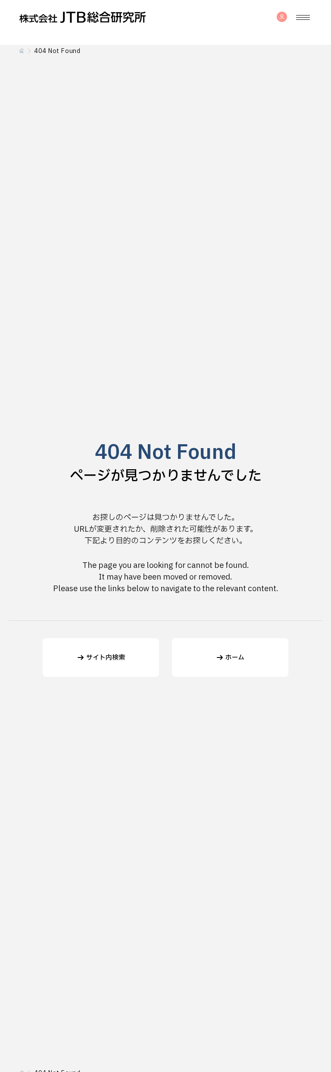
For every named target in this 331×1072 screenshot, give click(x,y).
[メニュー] (303, 17)
